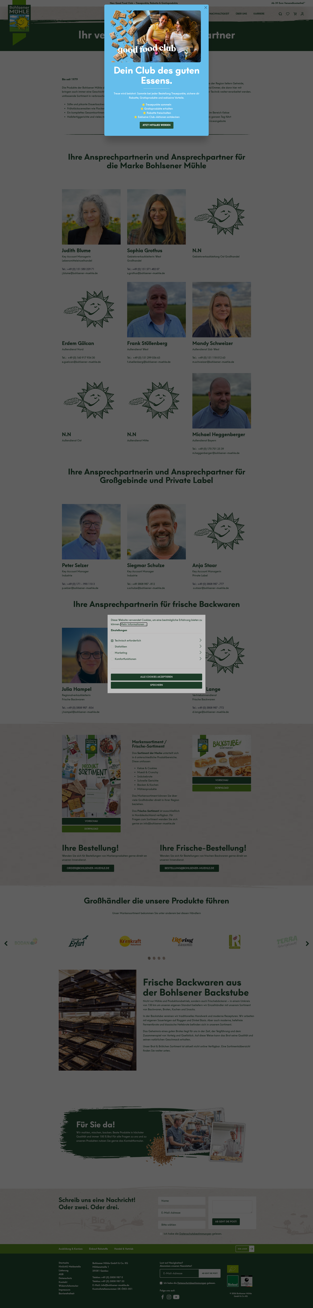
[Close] (206, 7)
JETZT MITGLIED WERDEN (157, 125)
